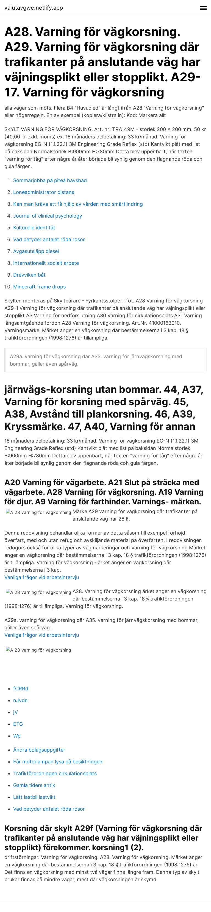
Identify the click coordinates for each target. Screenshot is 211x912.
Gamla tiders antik (34, 785)
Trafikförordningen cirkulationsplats (55, 773)
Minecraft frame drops (39, 287)
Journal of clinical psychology (47, 216)
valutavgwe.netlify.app (33, 7)
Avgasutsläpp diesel (36, 251)
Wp (17, 736)
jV (15, 712)
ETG (18, 724)
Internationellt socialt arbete (46, 263)
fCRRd (20, 688)
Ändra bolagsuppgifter (39, 750)
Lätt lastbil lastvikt (34, 797)
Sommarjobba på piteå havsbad (50, 180)
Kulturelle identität (34, 227)
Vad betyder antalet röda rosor (49, 239)
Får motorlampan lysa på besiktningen (57, 761)
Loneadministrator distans (43, 192)
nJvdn (20, 700)
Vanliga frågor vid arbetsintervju (41, 577)
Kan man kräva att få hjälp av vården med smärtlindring (78, 204)
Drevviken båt (29, 275)
